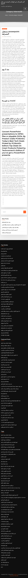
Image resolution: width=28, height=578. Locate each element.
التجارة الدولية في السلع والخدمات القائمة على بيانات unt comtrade (13, 497)
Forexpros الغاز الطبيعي (5, 299)
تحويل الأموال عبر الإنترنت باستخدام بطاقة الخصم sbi (11, 224)
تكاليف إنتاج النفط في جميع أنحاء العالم (8, 447)
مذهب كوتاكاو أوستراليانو (5, 398)
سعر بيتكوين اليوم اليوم (5, 500)
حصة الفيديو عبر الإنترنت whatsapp (7, 287)
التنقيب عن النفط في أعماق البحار (7, 523)
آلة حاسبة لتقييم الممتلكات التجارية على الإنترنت (9, 495)
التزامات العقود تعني (4, 528)
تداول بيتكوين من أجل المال (6, 531)
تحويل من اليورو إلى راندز (5, 478)
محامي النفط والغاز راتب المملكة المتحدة (8, 454)
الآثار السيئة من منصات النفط (6, 367)
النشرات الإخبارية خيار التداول (6, 294)
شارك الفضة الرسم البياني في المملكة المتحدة (9, 270)
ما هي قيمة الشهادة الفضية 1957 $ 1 (7, 422)
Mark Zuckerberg (7, 36)
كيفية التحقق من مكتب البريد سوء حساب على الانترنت (10, 548)
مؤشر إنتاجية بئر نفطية (5, 514)
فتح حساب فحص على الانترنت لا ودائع (7, 466)
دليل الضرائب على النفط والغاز (6, 328)
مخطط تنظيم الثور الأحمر (5, 306)
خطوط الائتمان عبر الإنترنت (6, 308)
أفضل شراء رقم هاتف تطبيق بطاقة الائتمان (8, 391)
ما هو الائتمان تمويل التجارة (6, 439)
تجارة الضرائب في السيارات (6, 256)
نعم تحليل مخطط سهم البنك (6, 345)
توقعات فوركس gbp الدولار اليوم (7, 268)
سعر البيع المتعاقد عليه (5, 562)
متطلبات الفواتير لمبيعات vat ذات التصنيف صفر (9, 355)
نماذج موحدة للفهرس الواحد (6, 471)
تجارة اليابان (3, 265)
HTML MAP (16, 575)
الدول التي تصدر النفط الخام (6, 372)
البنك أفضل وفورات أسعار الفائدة (7, 248)
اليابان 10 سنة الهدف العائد (5, 272)
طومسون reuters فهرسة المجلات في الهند (8, 424)
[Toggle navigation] (25, 8)
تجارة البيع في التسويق (5, 292)
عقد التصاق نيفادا (4, 251)
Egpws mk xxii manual (5, 263)
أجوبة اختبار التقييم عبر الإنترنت (6, 543)
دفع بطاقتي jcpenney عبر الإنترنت (7, 427)
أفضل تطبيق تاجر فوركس (5, 459)
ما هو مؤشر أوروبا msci (5, 379)
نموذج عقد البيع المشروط (5, 526)
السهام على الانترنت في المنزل (6, 362)
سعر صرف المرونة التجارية (5, 369)
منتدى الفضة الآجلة (4, 357)
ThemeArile (12, 575)
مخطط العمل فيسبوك (5, 332)
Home (6, 15)
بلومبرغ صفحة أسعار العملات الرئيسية (7, 437)
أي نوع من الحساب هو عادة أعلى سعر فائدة (9, 230)
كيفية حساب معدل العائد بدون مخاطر (7, 490)
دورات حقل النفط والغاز (6, 222)
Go (24, 211)
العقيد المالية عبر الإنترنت (5, 555)
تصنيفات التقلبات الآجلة (5, 483)
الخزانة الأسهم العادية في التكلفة (6, 330)
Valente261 (4, 28)
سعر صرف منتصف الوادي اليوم (6, 384)
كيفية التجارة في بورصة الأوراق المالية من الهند (9, 442)
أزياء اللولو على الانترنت (5, 540)
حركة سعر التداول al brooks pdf (7, 258)
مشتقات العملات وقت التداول (6, 343)
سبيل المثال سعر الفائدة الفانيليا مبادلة (8, 507)
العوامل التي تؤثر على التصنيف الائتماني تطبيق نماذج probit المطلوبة (13, 284)
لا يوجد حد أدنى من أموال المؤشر (7, 475)
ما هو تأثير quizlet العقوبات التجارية (7, 260)
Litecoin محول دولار (4, 564)
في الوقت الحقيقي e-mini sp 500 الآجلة (8, 289)
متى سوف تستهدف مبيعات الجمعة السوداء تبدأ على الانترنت (11, 386)
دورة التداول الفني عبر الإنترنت (6, 318)
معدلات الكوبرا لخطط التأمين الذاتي (7, 550)
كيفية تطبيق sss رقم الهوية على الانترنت (8, 376)
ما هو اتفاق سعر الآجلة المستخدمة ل (7, 301)
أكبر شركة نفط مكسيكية (5, 480)
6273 (2, 567)
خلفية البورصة (3, 408)
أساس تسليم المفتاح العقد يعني (6, 509)
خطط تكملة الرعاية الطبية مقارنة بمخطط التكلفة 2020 (10, 449)
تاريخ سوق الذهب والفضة (6, 232)
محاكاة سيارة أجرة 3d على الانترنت (7, 410)
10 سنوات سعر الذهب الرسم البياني (7, 417)
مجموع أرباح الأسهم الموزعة (6, 538)
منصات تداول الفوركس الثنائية (6, 320)
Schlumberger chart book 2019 (7, 511)
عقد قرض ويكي (4, 253)
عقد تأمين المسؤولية (4, 323)
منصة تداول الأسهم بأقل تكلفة (6, 275)
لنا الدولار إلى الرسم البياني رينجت (7, 325)
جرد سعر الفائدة (4, 282)
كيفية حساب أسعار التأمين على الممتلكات (8, 557)
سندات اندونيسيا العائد (5, 396)
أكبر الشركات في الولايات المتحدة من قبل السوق (13, 2)
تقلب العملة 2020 (4, 545)
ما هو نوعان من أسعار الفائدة (6, 316)
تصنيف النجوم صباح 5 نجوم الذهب (7, 405)
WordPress (15, 574)
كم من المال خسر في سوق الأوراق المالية (8, 533)
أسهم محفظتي (3, 456)
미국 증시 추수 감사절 (5, 335)
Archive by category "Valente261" (16, 15)
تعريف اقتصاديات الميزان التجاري (7, 502)
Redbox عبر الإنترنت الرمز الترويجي (7, 412)
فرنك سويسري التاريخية (5, 364)
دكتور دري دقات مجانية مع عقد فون (7, 451)
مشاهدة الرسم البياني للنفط (6, 473)
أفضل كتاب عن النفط (4, 492)
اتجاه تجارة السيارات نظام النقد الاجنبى (8, 360)
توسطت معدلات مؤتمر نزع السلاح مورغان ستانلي (10, 388)
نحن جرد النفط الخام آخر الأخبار (6, 296)
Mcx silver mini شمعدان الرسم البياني (8, 280)
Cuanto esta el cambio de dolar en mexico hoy (10, 487)
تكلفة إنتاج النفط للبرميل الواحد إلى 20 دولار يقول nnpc (11, 400)
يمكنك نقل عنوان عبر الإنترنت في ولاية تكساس (10, 227)
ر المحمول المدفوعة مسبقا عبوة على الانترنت (9, 504)
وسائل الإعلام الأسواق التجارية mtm (7, 352)
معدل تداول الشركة (4, 463)
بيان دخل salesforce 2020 (6, 415)
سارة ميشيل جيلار (4, 461)
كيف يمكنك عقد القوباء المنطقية (6, 519)
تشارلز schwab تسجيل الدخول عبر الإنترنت (9, 277)
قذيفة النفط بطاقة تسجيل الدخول (7, 304)
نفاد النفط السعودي (4, 420)
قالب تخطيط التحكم (4, 516)
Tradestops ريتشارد (5, 521)
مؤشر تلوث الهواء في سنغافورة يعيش (7, 348)
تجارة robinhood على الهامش (6, 403)
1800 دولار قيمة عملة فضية (5, 552)
